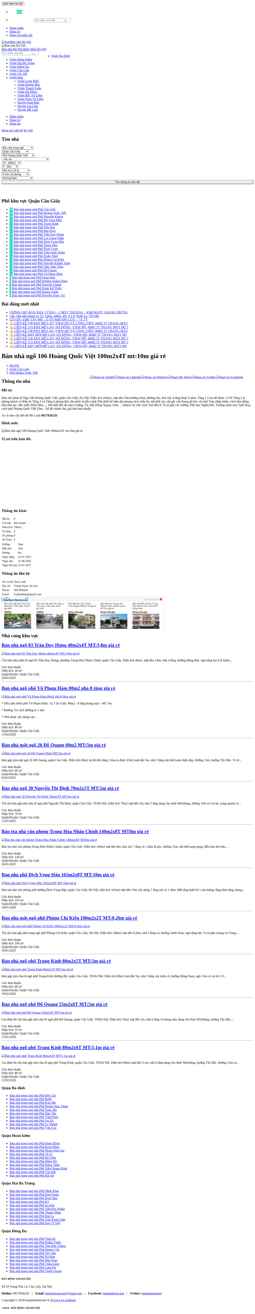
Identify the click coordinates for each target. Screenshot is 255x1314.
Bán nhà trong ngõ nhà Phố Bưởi (30, 1099)
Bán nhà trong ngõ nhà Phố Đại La (32, 1216)
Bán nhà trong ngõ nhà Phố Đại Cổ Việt (35, 1223)
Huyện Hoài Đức (28, 102)
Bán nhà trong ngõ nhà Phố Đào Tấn (33, 1113)
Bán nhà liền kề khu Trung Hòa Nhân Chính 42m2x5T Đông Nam (145, 606)
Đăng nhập (17, 28)
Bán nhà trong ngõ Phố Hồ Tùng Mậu (38, 220)
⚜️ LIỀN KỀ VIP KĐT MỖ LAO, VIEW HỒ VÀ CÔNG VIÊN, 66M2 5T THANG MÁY (69, 323)
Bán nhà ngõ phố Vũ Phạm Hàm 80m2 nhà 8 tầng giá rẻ (58, 688)
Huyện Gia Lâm (28, 106)
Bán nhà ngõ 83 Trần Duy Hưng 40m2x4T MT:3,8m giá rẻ (61, 645)
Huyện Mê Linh (28, 109)
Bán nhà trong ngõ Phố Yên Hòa (34, 227)
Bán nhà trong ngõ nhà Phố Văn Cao (33, 1127)
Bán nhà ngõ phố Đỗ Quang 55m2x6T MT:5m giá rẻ (55, 1004)
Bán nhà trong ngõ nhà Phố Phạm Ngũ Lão (37, 1150)
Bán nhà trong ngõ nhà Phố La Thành (33, 1124)
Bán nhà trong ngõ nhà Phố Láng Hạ (33, 1267)
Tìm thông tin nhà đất (127, 182)
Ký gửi (28, 130)
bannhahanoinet (152, 1293)
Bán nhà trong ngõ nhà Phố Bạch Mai (33, 1198)
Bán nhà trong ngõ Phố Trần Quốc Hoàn (39, 252)
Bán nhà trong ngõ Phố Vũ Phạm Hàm (38, 274)
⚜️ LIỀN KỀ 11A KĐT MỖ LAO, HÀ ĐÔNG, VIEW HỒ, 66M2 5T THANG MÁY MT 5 (69, 327)
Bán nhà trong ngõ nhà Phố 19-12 (31, 1154)
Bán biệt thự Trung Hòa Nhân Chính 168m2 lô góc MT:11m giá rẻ (113, 606)
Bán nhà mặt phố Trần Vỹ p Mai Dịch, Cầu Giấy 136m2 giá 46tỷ (17, 606)
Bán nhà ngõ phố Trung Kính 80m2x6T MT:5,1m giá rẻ (58, 1047)
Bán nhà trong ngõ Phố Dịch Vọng (36, 248)
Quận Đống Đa (19, 66)
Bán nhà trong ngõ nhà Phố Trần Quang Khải (38, 1168)
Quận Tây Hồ (18, 74)
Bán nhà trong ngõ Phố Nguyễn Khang (38, 216)
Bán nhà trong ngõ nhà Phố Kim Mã (33, 1102)
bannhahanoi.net (114, 1293)
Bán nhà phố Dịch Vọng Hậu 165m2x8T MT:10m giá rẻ (58, 874)
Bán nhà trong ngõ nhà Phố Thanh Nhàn (35, 1212)
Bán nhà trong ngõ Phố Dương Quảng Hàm (39, 281)
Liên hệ (18, 130)
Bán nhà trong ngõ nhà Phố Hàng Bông (35, 1143)
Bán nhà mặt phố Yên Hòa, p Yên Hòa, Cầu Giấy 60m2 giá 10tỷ (50, 606)
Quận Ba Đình (60, 56)
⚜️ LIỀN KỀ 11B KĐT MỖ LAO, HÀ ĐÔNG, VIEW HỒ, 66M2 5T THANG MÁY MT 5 (69, 338)
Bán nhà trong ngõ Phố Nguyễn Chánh (36, 284)
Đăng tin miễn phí (21, 35)
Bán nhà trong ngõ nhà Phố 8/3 (29, 1201)
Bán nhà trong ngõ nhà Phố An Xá (31, 1120)
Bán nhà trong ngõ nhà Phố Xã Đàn (32, 1256)
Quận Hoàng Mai (29, 84)
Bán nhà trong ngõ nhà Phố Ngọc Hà (33, 1110)
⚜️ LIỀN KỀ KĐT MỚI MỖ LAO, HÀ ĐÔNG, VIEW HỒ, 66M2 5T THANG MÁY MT (68, 334)
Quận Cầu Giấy (19, 70)
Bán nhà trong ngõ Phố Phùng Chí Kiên (38, 259)
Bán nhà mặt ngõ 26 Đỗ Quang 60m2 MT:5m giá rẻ (54, 744)
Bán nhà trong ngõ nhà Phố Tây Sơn (33, 1253)
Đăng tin (15, 123)
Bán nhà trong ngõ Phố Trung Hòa (35, 245)
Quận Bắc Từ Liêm (30, 95)
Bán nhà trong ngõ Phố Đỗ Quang (35, 270)
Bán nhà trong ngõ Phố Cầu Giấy (35, 209)
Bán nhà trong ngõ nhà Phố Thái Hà (32, 1238)
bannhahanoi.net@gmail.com (64, 1293)
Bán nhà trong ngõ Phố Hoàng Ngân (35, 292)
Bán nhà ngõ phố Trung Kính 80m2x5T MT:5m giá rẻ (56, 960)
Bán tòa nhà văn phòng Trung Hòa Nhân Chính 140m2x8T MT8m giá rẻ (75, 831)
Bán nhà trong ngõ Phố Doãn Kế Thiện (37, 288)
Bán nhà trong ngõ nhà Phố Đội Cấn (33, 1095)
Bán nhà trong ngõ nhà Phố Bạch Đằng (34, 1147)
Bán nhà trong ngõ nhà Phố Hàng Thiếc (35, 1165)
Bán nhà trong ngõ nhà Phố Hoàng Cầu (35, 1249)
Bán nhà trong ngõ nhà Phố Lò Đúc (32, 1205)
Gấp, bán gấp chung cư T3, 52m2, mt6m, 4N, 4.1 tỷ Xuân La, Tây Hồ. (54, 316)
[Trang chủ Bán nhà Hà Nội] (16, 42)
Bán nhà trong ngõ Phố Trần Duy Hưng (39, 234)
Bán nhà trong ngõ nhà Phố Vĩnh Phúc (34, 1117)
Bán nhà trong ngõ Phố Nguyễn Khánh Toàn (41, 263)
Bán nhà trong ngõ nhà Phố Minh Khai (34, 1191)
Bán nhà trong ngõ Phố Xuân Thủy (36, 256)
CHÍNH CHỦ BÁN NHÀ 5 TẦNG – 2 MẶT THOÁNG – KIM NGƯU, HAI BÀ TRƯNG (69, 312)
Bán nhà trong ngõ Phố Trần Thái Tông (38, 266)
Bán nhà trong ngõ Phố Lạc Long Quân (39, 238)
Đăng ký (15, 31)
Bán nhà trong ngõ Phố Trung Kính (36, 223)
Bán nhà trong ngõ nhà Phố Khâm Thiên (35, 1242)
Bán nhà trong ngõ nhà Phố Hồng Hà (33, 1161)
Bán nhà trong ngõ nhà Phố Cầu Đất (33, 1172)
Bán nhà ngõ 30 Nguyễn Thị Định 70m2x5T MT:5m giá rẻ (60, 788)
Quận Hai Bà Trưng (22, 63)
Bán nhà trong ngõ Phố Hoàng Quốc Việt (40, 213)
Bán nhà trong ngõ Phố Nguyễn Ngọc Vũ (38, 295)
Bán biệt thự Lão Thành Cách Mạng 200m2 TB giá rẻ (82, 604)
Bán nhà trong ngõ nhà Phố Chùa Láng (34, 1264)
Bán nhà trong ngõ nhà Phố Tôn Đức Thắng (38, 1246)
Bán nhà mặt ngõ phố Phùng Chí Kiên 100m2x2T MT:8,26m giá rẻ (69, 917)
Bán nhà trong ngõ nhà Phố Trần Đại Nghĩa (37, 1209)
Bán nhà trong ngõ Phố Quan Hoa (33, 277)
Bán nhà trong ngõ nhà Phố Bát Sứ (32, 1175)
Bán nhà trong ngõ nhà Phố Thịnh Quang (36, 1271)
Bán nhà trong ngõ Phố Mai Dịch (35, 231)
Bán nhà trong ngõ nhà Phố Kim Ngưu (34, 1194)
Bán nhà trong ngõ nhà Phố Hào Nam (33, 1260)
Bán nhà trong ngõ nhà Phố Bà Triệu (33, 1157)
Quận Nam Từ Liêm (30, 99)
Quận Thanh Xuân (29, 88)
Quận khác (16, 77)
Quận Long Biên (28, 81)
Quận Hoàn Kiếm (21, 59)
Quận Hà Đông (27, 91)
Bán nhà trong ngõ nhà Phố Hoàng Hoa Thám (39, 1106)
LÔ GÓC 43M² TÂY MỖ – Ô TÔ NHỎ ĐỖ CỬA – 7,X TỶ (49, 319)
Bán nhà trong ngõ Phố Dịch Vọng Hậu (39, 241)
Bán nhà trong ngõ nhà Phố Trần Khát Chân (37, 1219)
